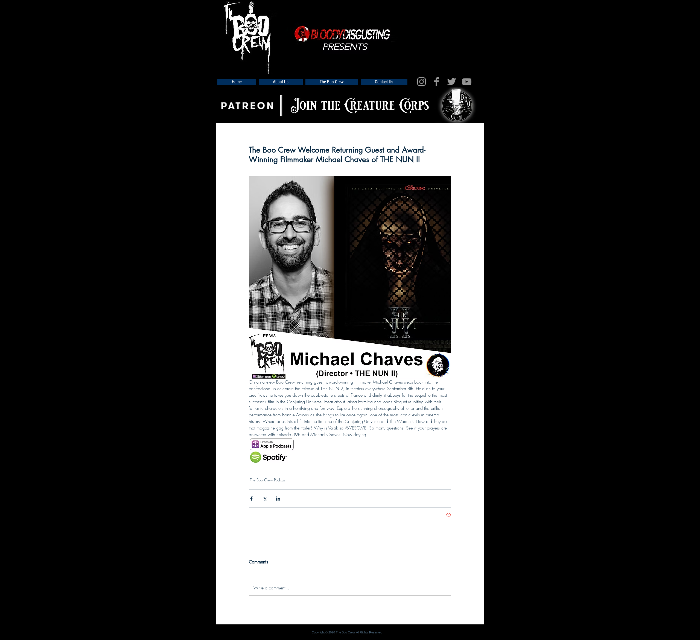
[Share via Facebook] (251, 498)
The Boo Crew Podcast (268, 480)
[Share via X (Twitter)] (264, 498)
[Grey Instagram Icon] (421, 81)
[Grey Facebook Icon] (436, 81)
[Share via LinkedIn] (278, 498)
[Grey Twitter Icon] (451, 81)
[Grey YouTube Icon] (466, 81)
